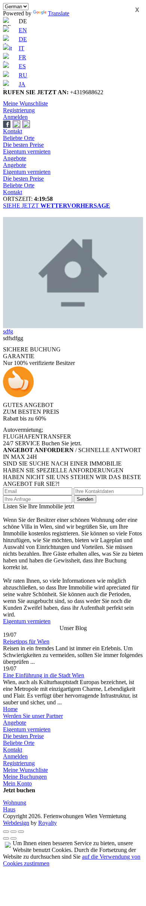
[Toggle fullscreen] (13, 832)
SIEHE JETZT (56, 205)
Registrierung (19, 110)
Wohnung (14, 802)
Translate (58, 13)
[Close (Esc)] (6, 832)
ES (22, 66)
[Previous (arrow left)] (6, 838)
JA (22, 84)
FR (22, 57)
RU (23, 75)
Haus (9, 809)
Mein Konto (17, 783)
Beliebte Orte (18, 138)
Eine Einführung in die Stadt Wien (43, 675)
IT (21, 48)
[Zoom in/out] (21, 832)
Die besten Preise (23, 145)
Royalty (47, 823)
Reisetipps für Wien (26, 641)
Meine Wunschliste (25, 103)
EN (23, 30)
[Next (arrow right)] (13, 838)
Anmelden (15, 117)
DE (23, 39)
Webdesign (16, 823)
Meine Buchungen (25, 776)
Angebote (14, 158)
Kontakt (12, 131)
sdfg (8, 331)
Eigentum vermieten (27, 151)
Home (10, 709)
